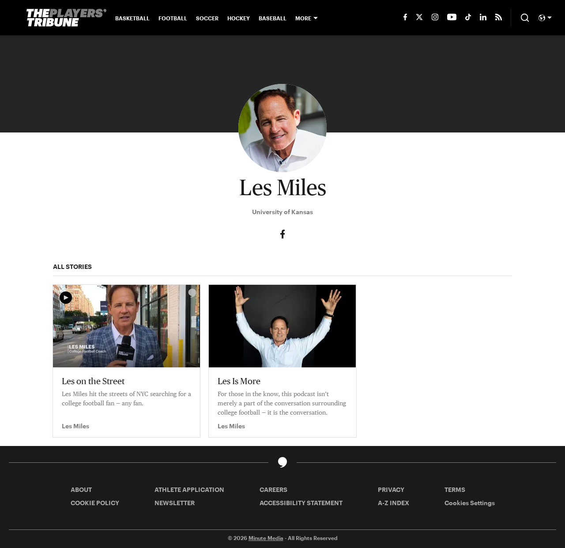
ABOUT (81, 489)
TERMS (454, 489)
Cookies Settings (469, 502)
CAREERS (273, 489)
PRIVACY (391, 489)
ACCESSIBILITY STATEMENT (301, 502)
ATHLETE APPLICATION (189, 489)
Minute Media (266, 538)
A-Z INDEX (393, 502)
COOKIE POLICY (95, 502)
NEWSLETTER (174, 502)
